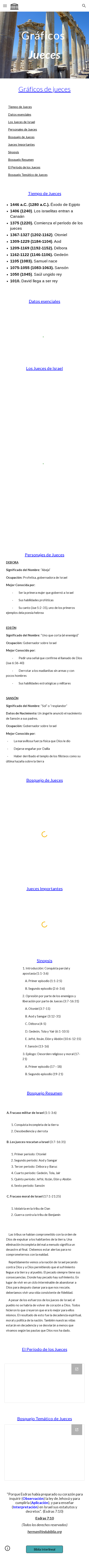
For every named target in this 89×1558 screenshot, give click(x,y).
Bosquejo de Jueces (21, 137)
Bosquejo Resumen (21, 159)
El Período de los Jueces (24, 167)
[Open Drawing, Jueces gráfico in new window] (76, 1429)
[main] (44, 45)
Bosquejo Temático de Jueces (28, 175)
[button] (5, 5)
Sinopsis (13, 152)
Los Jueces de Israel (21, 122)
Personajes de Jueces (22, 129)
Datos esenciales (19, 114)
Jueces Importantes (21, 144)
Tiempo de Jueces (20, 107)
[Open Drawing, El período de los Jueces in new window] (76, 1369)
